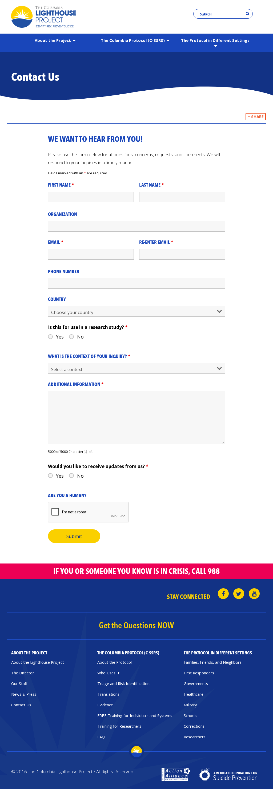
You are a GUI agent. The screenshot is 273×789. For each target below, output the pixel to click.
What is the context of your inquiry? (89, 356)
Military (190, 704)
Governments (196, 683)
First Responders (199, 672)
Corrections (194, 726)
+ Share (256, 116)
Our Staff (19, 683)
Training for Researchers (119, 726)
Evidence (105, 704)
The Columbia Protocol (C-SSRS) (133, 40)
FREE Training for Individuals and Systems (134, 715)
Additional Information (76, 384)
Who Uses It (108, 672)
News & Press (23, 694)
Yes (60, 336)
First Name (61, 185)
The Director (22, 672)
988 (214, 571)
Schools (190, 715)
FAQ (101, 736)
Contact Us (21, 704)
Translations (108, 694)
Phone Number (63, 272)
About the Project (53, 40)
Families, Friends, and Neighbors (213, 662)
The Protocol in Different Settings (215, 40)
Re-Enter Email (156, 242)
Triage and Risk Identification (123, 683)
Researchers (195, 736)
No (80, 336)
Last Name (151, 185)
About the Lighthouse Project (37, 662)
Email (55, 242)
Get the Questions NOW (136, 625)
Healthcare (193, 694)
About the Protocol (114, 662)
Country (57, 299)
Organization (62, 214)
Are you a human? (67, 495)
